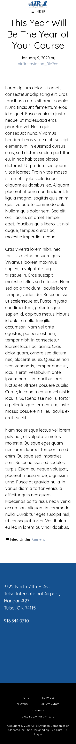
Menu (41, 11)
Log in (38, 734)
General (39, 539)
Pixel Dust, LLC (59, 730)
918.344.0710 (16, 621)
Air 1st (38, 4)
